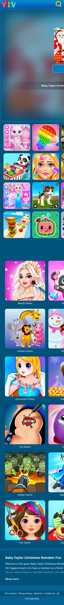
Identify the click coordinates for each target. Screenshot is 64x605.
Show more (12, 578)
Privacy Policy (25, 593)
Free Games (11, 593)
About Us (38, 593)
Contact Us (49, 593)
